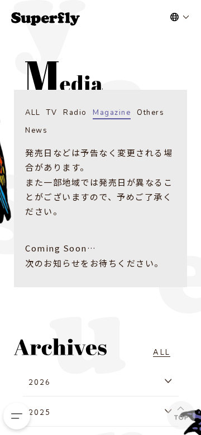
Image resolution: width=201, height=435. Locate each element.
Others (150, 113)
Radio (75, 113)
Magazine (112, 113)
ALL (33, 113)
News (36, 130)
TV (51, 113)
